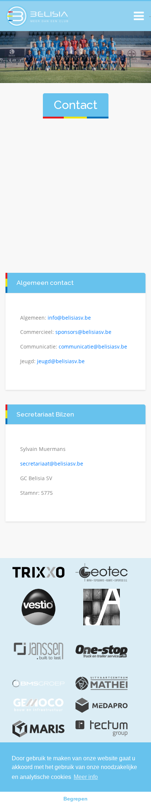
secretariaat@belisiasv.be (51, 463)
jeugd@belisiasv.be (61, 361)
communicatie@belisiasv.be (93, 346)
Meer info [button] (86, 777)
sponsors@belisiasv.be (83, 331)
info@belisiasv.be (69, 317)
